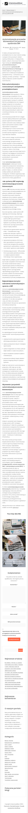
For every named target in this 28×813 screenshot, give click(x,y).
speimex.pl (15, 507)
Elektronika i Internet (10, 750)
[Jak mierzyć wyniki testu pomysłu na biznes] (14, 527)
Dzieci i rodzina (9, 746)
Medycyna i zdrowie (10, 762)
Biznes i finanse (10, 10)
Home (3, 10)
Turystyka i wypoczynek (11, 780)
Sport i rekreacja (9, 776)
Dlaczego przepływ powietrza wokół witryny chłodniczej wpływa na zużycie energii (14, 678)
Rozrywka (7, 772)
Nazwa (14, 606)
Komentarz (14, 584)
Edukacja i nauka (9, 748)
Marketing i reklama (10, 760)
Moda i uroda (8, 764)
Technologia (8, 778)
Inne (6, 756)
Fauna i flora (8, 752)
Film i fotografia (9, 754)
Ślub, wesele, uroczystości (12, 774)
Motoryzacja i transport (11, 766)
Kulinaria (7, 758)
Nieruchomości (9, 768)
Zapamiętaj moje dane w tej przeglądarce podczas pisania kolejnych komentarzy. (11, 633)
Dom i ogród (8, 744)
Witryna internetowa (14, 622)
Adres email (14, 614)
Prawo (6, 770)
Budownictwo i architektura (12, 742)
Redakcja (7, 47)
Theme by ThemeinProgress (11, 806)
